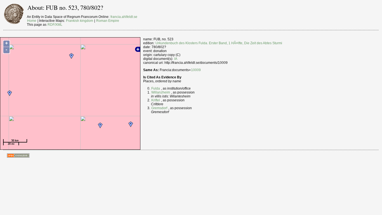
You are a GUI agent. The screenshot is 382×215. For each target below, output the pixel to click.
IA (175, 59)
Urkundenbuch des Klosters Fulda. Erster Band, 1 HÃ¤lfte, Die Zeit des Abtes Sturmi (218, 43)
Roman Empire (107, 21)
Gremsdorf (159, 108)
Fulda (155, 88)
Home (31, 21)
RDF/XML (55, 25)
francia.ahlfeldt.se (123, 17)
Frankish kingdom (79, 21)
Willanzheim (160, 92)
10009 (196, 70)
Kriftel (155, 100)
